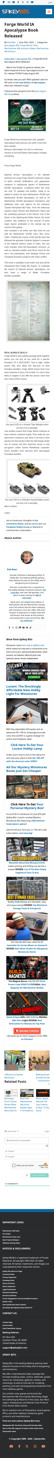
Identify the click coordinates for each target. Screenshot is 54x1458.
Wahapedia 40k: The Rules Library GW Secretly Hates (22, 1425)
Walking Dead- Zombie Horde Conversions (43, 1077)
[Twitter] (13, 627)
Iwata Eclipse (13, 1017)
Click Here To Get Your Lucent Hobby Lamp (27, 747)
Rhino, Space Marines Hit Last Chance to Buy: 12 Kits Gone (42, 1104)
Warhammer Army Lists (11, 1237)
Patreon (4, 2)
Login (46, 1131)
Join (50, 2)
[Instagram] (16, 627)
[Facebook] (9, 627)
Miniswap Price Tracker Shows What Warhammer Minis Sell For (10, 1104)
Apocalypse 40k (11, 45)
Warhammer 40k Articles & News (20, 48)
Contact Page (7, 1322)
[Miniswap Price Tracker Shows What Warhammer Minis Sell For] (11, 1090)
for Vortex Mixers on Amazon (31, 945)
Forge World (26, 45)
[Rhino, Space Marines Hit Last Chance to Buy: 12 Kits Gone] (43, 1090)
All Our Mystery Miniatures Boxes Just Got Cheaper (26, 769)
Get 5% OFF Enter (36, 981)
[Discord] (27, 627)
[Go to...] (49, 11)
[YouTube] (43, 1446)
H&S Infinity (32, 1017)
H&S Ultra (17, 1020)
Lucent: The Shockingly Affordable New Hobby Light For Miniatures (23, 690)
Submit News (8, 1325)
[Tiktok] (30, 627)
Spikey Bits (9, 58)
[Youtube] (23, 627)
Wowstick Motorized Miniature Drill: (27, 862)
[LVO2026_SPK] (27, 101)
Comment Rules (8, 1274)
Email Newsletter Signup (12, 1328)
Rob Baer (11, 42)
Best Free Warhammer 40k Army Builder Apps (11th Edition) (26, 1104)
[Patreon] (20, 627)
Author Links (7, 1302)
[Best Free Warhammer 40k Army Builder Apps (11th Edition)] (27, 1090)
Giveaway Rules (8, 1280)
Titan (35, 45)
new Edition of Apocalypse (32, 82)
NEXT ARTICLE (43, 1067)
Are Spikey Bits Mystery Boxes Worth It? (17, 1308)
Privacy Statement (9, 1277)
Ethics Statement (9, 1286)
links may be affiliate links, (33, 645)
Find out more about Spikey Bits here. (21, 1420)
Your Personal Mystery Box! (27, 806)
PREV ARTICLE (11, 1067)
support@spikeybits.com (15, 1347)
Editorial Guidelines (10, 1292)
